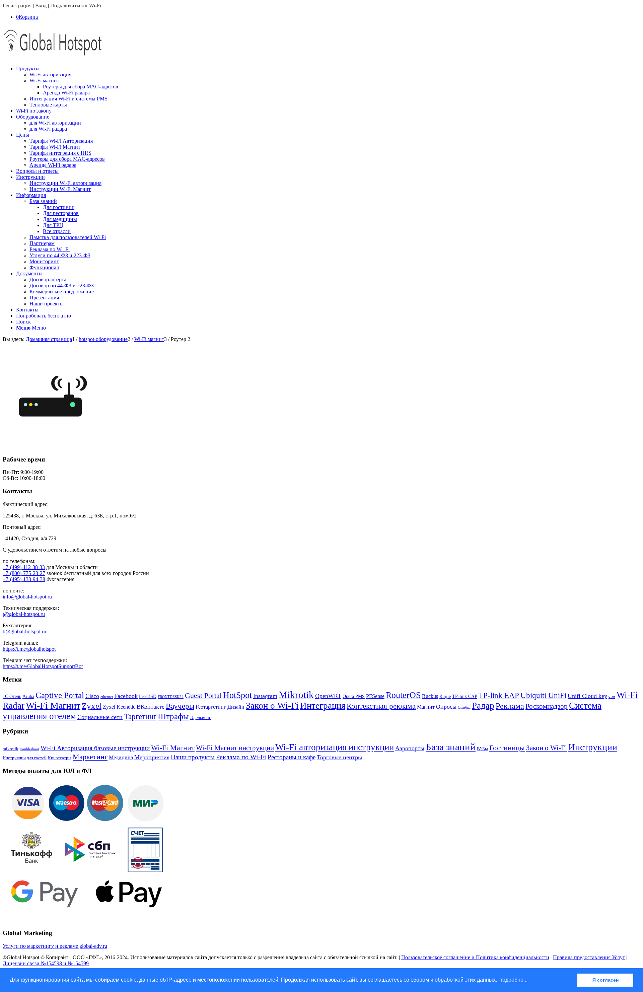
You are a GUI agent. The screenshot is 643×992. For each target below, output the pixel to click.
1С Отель (12, 696)
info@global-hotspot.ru (27, 596)
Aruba (28, 696)
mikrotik (10, 748)
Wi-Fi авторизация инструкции (334, 747)
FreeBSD (147, 696)
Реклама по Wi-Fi (241, 757)
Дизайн (235, 707)
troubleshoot (29, 749)
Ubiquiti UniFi (543, 695)
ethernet (106, 697)
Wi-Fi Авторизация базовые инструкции (95, 748)
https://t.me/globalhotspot (29, 649)
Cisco (92, 696)
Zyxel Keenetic (119, 707)
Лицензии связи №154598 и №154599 (46, 963)
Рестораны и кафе (291, 757)
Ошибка (464, 707)
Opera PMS (354, 696)
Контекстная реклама (381, 706)
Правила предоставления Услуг (589, 957)
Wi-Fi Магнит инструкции (235, 748)
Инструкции (592, 747)
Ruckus (430, 696)
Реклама (510, 705)
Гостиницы (507, 747)
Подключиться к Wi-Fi (75, 5)
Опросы (446, 706)
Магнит (426, 707)
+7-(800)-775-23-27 (24, 573)
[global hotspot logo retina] (53, 57)
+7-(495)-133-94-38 (24, 579)
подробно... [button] (513, 980)
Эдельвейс (200, 717)
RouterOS (403, 695)
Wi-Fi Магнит (53, 705)
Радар (483, 706)
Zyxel (91, 706)
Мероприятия (151, 757)
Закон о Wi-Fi (272, 706)
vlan (612, 697)
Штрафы (173, 716)
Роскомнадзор (546, 706)
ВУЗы (482, 748)
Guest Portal (203, 696)
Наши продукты (193, 757)
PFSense (375, 696)
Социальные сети (100, 717)
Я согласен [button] (605, 980)
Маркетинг (90, 757)
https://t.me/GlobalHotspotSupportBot (43, 666)
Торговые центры (339, 757)
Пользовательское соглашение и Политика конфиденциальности (475, 957)
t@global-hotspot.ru (24, 614)
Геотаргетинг (211, 707)
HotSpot (237, 695)
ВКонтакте (150, 706)
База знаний (451, 746)
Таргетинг (140, 716)
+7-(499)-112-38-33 (24, 567)
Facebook (126, 696)
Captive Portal (59, 695)
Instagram (265, 696)
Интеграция (322, 706)
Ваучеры (180, 706)
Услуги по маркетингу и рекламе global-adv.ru (55, 946)
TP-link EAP (499, 695)
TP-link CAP (464, 696)
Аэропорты (409, 748)
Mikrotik (296, 694)
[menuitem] (328, 87)
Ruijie (445, 696)
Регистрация (17, 5)
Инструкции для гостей (25, 757)
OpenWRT (328, 696)
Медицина (121, 757)
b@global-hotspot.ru (24, 631)
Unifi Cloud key (587, 696)
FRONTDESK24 (171, 697)
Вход (41, 5)
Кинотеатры (59, 757)
